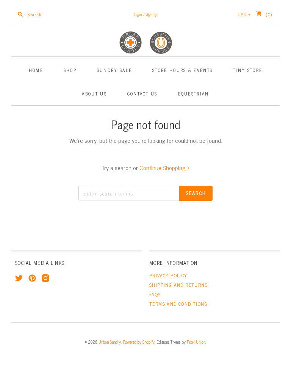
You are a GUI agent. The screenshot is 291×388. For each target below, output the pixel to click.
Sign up (151, 14)
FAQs (155, 294)
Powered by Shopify (139, 341)
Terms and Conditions (178, 304)
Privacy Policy (168, 275)
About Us (94, 93)
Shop (70, 70)
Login (137, 14)
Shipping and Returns (178, 285)
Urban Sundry (110, 341)
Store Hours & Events (182, 70)
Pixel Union (196, 341)
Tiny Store (247, 70)
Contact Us (142, 93)
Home (36, 70)
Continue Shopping (164, 167)
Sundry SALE (114, 70)
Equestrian (193, 93)
